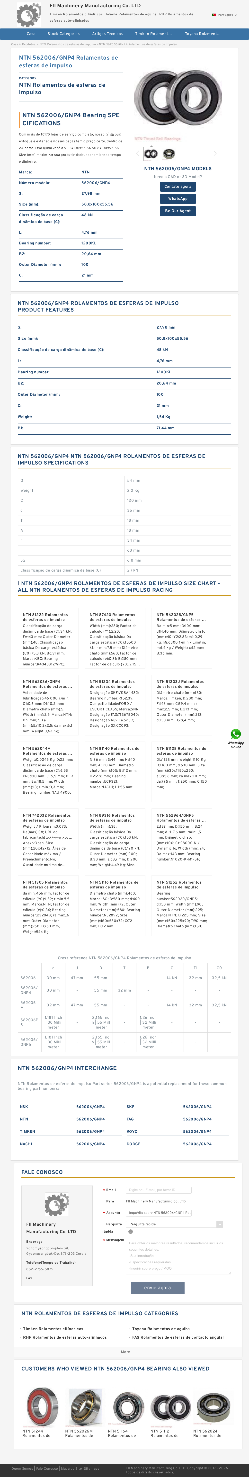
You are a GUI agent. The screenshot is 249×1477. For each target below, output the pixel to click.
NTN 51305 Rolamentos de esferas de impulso (45, 885)
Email (109, 1190)
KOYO (132, 1131)
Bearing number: (35, 243)
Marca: (25, 172)
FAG (130, 1119)
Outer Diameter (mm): (40, 264)
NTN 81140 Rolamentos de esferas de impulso (115, 751)
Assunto (111, 1213)
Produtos (29, 44)
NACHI (26, 1144)
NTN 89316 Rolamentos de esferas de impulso (112, 818)
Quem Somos (22, 1469)
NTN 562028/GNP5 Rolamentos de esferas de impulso (181, 620)
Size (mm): (29, 204)
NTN (24, 1119)
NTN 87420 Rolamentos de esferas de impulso (112, 617)
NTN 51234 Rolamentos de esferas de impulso (112, 684)
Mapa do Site (71, 1469)
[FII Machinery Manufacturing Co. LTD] (29, 13)
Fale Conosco (47, 1469)
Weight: (25, 417)
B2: (22, 254)
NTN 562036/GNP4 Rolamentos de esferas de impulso (48, 687)
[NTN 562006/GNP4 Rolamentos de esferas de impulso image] (178, 98)
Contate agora (178, 186)
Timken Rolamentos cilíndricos (156, 34)
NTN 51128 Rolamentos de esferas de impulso (181, 751)
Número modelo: (34, 183)
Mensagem (113, 1240)
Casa (31, 34)
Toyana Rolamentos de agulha (206, 34)
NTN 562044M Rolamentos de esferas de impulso (48, 753)
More (125, 1352)
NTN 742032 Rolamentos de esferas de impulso (47, 818)
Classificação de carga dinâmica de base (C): (41, 218)
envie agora (157, 1288)
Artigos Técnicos (107, 34)
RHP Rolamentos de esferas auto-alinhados (127, 49)
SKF (130, 1107)
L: (20, 232)
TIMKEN (27, 1131)
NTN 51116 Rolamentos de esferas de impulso (114, 885)
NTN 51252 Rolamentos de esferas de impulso (179, 885)
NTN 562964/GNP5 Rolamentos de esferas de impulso (181, 820)
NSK (24, 1107)
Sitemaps (91, 1469)
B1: (20, 428)
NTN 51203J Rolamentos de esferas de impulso (180, 684)
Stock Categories (64, 34)
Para (110, 1202)
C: (21, 275)
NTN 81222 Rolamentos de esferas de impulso (45, 617)
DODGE (134, 1144)
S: (21, 193)
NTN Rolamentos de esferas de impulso (68, 44)
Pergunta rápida (112, 1228)
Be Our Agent (178, 211)
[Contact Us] (236, 738)
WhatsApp (177, 199)
